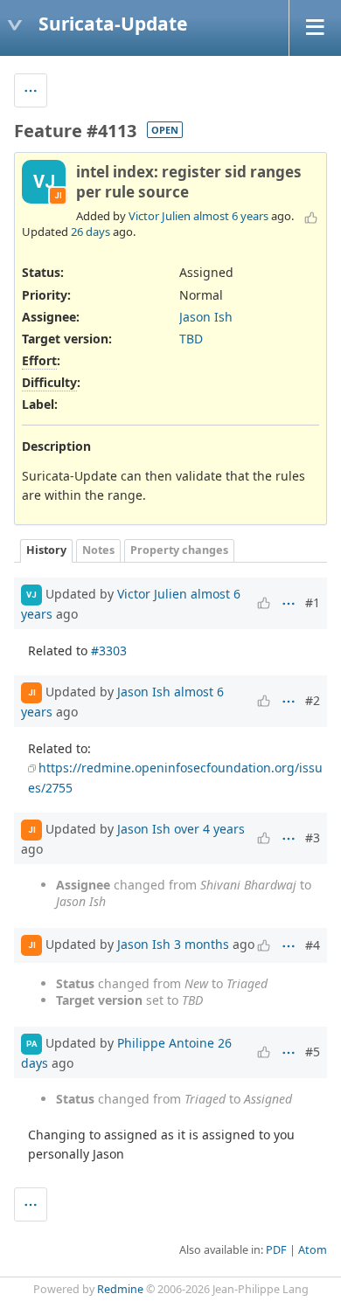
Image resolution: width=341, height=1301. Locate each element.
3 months (201, 944)
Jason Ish (206, 316)
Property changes (179, 550)
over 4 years (209, 828)
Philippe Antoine (165, 1043)
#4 (312, 945)
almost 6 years (230, 216)
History (46, 550)
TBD (191, 338)
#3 (312, 837)
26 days (90, 231)
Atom (312, 1249)
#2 (312, 700)
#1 (312, 602)
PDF (276, 1249)
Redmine (120, 1289)
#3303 (109, 650)
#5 (312, 1051)
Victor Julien (160, 216)
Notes (98, 550)
